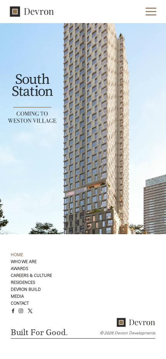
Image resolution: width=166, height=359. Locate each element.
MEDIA (17, 297)
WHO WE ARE (24, 262)
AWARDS (19, 269)
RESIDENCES (23, 283)
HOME (17, 255)
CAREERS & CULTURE (31, 276)
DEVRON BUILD (26, 290)
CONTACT (20, 304)
